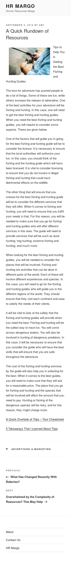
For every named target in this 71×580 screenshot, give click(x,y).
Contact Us (13, 540)
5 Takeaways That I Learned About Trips (32, 428)
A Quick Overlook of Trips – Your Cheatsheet (35, 419)
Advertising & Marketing (31, 449)
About (9, 532)
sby (41, 25)
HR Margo (20, 6)
